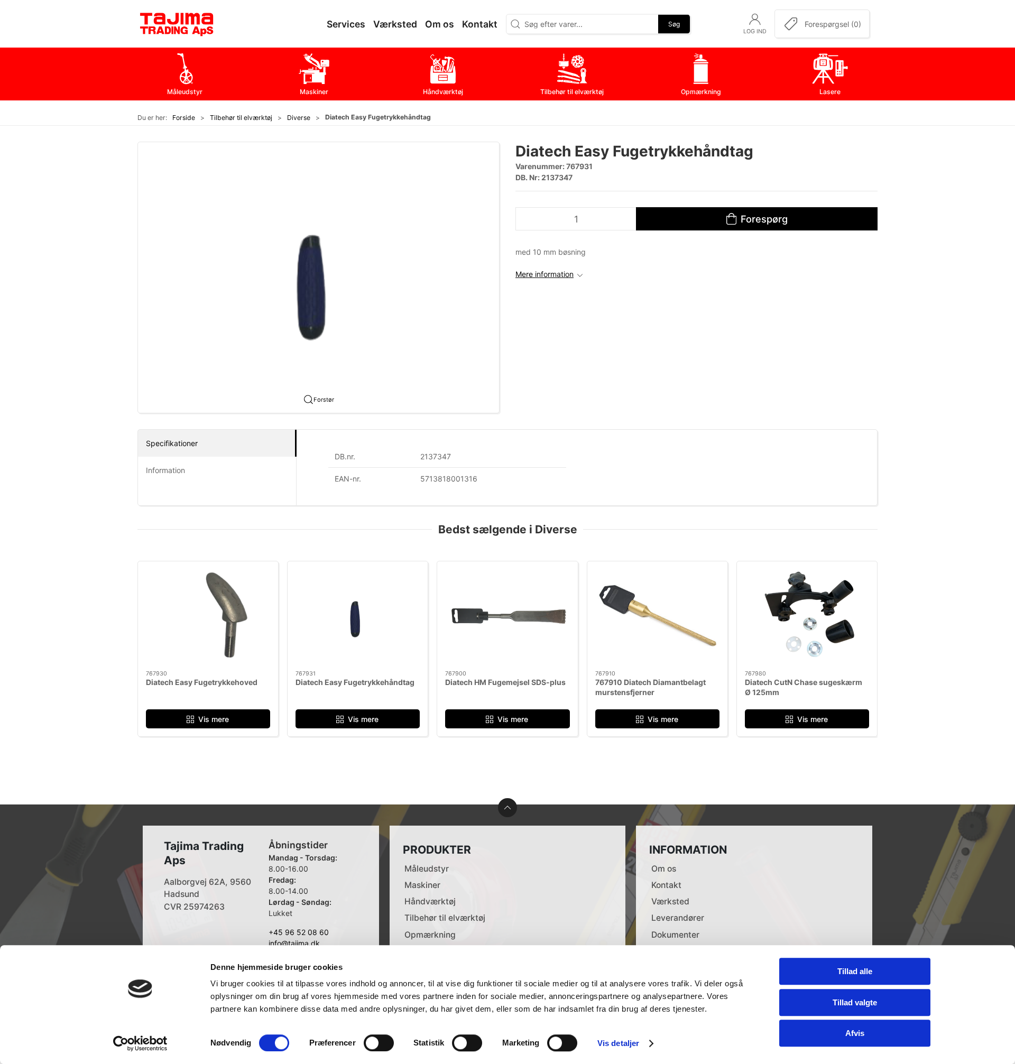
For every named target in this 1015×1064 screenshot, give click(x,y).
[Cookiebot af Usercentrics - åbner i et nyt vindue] (140, 1043)
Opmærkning (430, 935)
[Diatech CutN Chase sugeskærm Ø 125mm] (807, 615)
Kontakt (666, 885)
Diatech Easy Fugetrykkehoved (201, 682)
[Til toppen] (507, 807)
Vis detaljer (618, 1043)
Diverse (298, 118)
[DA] (177, 24)
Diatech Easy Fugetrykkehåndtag (355, 682)
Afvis (854, 1033)
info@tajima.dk (294, 943)
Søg (674, 23)
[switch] (379, 1042)
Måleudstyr (426, 869)
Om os (663, 869)
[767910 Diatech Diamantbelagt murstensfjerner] (657, 615)
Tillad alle (854, 971)
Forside (183, 118)
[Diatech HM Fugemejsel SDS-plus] (507, 615)
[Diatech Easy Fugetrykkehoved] (208, 615)
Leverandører (677, 918)
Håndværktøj (430, 901)
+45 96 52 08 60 (299, 932)
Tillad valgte (855, 1002)
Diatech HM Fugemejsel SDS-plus (505, 682)
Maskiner (422, 885)
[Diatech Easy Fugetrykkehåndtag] (358, 615)
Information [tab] (165, 470)
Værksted (670, 901)
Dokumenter (675, 935)
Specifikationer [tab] (172, 443)
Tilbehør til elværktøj (241, 118)
